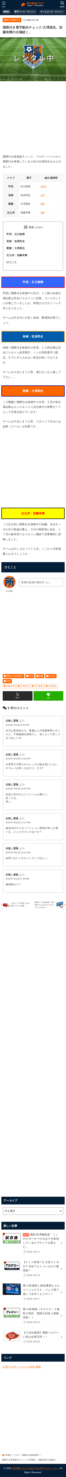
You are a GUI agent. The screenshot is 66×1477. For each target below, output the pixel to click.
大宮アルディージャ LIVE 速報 (22, 1366)
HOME (8, 1455)
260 (42, 203)
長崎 (8, 681)
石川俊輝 (38, 686)
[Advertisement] (33, 117)
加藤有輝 (10, 686)
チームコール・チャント (51, 12)
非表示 (39, 227)
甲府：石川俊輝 (15, 234)
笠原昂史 (52, 686)
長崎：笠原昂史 (15, 241)
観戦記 (6, 12)
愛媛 (41, 676)
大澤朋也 (24, 686)
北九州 (52, 676)
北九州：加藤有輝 (16, 255)
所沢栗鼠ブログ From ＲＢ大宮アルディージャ (35, 1468)
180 (42, 212)
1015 (43, 186)
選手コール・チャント (25, 12)
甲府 (31, 676)
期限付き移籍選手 (12, 20)
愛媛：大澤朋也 (15, 248)
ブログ (17, 1455)
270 (42, 195)
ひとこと (11, 262)
